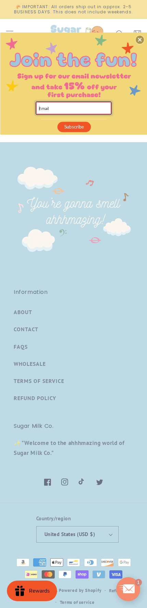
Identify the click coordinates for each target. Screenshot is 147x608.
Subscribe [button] (74, 126)
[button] (140, 40)
